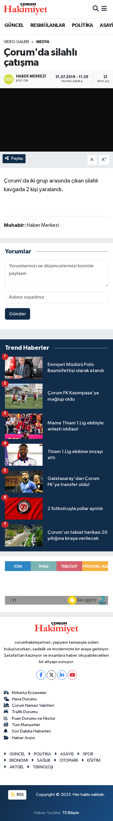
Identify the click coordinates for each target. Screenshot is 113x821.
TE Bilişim (70, 813)
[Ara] (96, 9)
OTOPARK (69, 760)
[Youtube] (72, 675)
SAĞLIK (43, 760)
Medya (43, 42)
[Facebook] (41, 675)
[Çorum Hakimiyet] (25, 9)
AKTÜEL (17, 767)
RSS (20, 794)
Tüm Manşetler (26, 725)
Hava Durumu (24, 699)
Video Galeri (16, 42)
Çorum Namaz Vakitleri (33, 705)
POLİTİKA (82, 25)
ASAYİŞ (67, 754)
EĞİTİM (94, 760)
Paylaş (17, 158)
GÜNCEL (13, 25)
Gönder (17, 314)
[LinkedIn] (62, 675)
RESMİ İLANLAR (47, 25)
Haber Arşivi (23, 738)
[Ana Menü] (104, 9)
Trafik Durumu (25, 712)
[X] (51, 675)
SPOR (88, 754)
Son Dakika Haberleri (31, 731)
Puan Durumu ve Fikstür (33, 718)
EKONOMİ (19, 760)
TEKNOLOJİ (43, 767)
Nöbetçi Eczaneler (29, 693)
